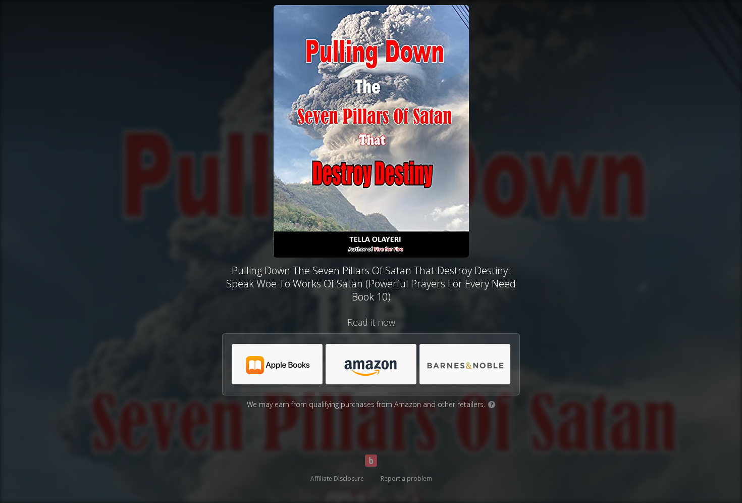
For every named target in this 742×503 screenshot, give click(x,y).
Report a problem (406, 478)
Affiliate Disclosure (337, 478)
